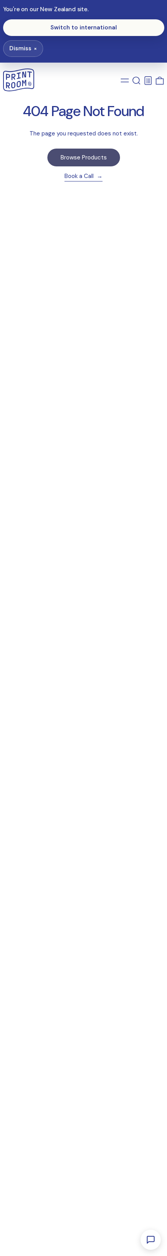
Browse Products (84, 157)
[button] (136, 80)
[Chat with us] (151, 1240)
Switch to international (83, 27)
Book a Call (79, 176)
